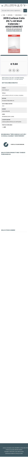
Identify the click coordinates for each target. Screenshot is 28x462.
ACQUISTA (15, 188)
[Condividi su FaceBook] (10, 70)
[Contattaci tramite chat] (15, 5)
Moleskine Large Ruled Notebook (14, 253)
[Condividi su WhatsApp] (17, 70)
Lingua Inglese (6, 111)
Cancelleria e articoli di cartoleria (11, 121)
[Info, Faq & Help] (21, 5)
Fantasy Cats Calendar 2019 (14, 322)
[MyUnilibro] (18, 5)
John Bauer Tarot (14, 356)
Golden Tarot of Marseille (14, 391)
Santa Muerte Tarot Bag (14, 287)
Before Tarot (14, 425)
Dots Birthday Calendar (14, 211)
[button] (25, 5)
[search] (25, 10)
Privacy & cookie (19, 453)
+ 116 (3, 127)
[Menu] (2, 5)
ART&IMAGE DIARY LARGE (8, 116)
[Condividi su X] (13, 70)
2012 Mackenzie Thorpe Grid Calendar (14, 177)
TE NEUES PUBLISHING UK (8, 100)
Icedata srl (12, 453)
